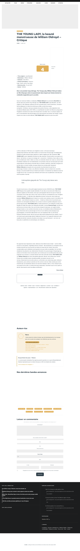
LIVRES (46, 3)
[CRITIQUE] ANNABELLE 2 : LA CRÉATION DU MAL (35, 347)
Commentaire (40, 424)
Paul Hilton (29, 411)
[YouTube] (68, 1)
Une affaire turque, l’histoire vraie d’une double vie (14, 488)
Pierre (18, 43)
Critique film (20, 31)
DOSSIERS (53, 3)
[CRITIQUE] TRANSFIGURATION (32, 350)
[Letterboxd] (73, 1)
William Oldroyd (49, 411)
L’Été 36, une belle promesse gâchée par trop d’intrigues (15, 501)
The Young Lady (38, 411)
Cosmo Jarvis (38, 408)
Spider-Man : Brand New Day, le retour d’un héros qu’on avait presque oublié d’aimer (20, 495)
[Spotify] (75, 1)
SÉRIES (22, 3)
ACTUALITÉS (7, 3)
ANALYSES (38, 3)
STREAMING (29, 3)
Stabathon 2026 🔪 (46, 519)
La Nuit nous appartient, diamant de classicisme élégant (42, 278)
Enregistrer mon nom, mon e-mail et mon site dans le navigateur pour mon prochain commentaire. (41, 470)
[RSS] (77, 1)
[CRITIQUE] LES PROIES (30, 346)
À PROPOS (60, 3)
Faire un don (60, 529)
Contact (68, 529)
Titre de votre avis (40, 448)
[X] (64, 1)
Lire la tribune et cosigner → (25, 364)
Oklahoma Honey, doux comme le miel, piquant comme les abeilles (17, 491)
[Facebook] (62, 1)
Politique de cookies (53, 529)
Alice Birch (30, 408)
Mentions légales (63, 527)
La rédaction (44, 527)
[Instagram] (66, 1)
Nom (40, 459)
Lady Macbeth (57, 408)
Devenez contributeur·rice (53, 527)
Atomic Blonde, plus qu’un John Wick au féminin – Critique (37, 344)
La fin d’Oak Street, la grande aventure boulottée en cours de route (18, 498)
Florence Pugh (48, 408)
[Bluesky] (71, 1)
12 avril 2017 (22, 408)
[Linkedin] (70, 1)
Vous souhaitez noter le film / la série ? (40, 437)
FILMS (15, 3)
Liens (65, 529)
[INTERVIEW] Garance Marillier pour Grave (34, 349)
